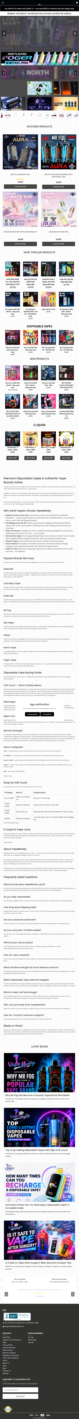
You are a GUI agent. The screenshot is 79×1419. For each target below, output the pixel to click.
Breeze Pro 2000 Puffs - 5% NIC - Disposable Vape (12, 385)
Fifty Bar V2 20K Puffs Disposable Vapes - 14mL (12, 349)
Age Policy (6, 1337)
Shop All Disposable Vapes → (12, 823)
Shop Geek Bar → (19, 577)
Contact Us (7, 1371)
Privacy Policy (8, 1345)
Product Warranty (9, 1347)
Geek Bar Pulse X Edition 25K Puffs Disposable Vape (48, 281)
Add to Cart (12, 458)
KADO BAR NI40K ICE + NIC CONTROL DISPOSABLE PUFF (12, 281)
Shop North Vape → (13, 653)
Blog (4, 1368)
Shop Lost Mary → (63, 589)
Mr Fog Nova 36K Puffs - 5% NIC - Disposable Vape (12, 311)
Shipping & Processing (11, 1355)
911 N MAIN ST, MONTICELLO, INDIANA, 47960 (22, 1323)
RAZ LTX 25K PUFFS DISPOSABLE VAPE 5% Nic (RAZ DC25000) (12, 413)
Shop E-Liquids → (9, 842)
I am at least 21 (32, 714)
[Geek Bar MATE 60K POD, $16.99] (58, 209)
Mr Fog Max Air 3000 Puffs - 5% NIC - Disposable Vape (66, 311)
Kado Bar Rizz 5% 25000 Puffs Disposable (30, 281)
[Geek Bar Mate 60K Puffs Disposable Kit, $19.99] (20, 209)
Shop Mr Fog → (46, 616)
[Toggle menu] (2, 2)
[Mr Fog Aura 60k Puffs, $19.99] (20, 151)
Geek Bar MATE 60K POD (58, 232)
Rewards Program (9, 1352)
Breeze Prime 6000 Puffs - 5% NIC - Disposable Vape (30, 385)
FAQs (4, 1342)
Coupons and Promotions (12, 1340)
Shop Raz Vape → (43, 628)
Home (5, 1360)
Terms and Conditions (10, 1358)
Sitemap (6, 1373)
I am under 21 (47, 714)
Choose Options (20, 186)
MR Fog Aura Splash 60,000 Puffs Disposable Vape (58, 175)
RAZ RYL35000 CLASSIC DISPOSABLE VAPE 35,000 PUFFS (66, 385)
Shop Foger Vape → (29, 666)
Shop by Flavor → (9, 776)
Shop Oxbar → (45, 641)
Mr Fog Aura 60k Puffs (20, 174)
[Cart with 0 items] (77, 3)
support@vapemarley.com (37, 536)
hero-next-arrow (77, 1280)
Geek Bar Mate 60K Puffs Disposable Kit (20, 232)
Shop (4, 1365)
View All (31, 1342)
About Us (6, 1363)
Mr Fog (30, 1337)
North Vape (32, 1340)
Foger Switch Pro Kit (48, 309)
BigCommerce (42, 1418)
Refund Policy (8, 1350)
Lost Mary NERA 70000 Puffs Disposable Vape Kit (66, 413)
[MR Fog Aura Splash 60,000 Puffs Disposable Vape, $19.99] (58, 151)
